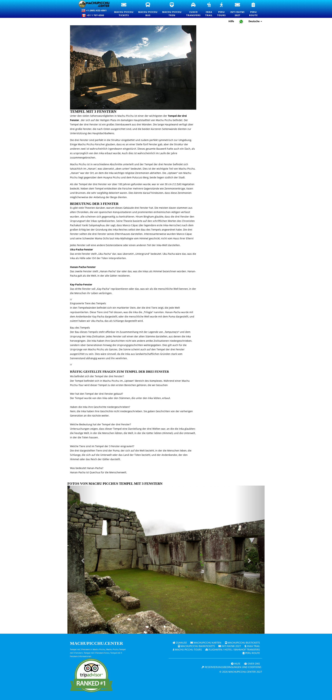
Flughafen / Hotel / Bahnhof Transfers (234, 649)
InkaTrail (209, 9)
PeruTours (221, 9)
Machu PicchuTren (172, 9)
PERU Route (252, 653)
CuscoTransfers (193, 9)
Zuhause (181, 642)
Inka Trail (253, 646)
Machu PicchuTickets (124, 9)
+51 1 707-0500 (96, 15)
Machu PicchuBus (148, 9)
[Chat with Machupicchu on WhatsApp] (241, 21)
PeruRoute (253, 9)
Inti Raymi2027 (237, 9)
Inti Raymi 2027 (231, 646)
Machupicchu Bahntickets (197, 646)
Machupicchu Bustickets (243, 642)
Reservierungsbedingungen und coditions (232, 667)
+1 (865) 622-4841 (96, 10)
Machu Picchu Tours (188, 649)
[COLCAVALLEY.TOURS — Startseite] (92, 4)
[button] (82, 560)
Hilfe (231, 21)
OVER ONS (253, 663)
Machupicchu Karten (207, 642)
